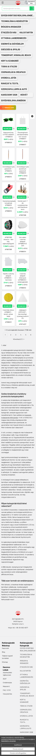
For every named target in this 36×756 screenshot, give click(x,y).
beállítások (18, 745)
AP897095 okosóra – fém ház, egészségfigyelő (8, 240)
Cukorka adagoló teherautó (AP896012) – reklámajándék (22, 278)
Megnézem (7, 129)
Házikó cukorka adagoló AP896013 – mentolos (8, 277)
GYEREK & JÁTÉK (26, 716)
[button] (32, 116)
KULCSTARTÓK (25, 671)
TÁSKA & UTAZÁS (26, 706)
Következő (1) (18, 339)
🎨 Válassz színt (8, 107)
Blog (3, 652)
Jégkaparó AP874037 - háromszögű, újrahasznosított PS (23, 314)
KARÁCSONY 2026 (26, 732)
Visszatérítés (7, 694)
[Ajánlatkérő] (30, 2)
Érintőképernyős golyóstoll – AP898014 (9, 169)
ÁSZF (5, 679)
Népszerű (6, 686)
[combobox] (18, 8)
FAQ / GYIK (7, 690)
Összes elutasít (18, 749)
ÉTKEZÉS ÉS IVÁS (26, 667)
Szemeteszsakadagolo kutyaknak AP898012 (10, 203)
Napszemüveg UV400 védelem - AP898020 (8, 134)
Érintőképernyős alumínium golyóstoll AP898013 (23, 170)
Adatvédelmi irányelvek (8, 741)
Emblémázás (7, 682)
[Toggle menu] (2, 2)
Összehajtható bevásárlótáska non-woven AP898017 (22, 135)
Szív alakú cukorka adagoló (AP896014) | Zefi (22, 241)
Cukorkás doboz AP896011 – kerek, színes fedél (8, 313)
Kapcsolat (5, 648)
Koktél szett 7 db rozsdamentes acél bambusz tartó (23, 205)
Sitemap (5, 662)
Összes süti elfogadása (18, 753)
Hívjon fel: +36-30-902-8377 (18, 628)
